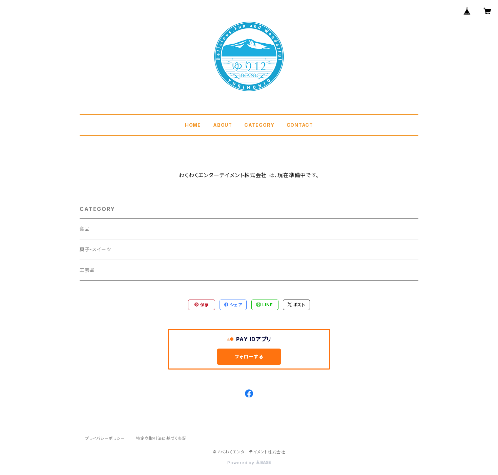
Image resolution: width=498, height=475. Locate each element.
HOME (193, 125)
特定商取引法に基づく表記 (161, 438)
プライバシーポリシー (105, 438)
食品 (85, 229)
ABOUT (222, 125)
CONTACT (300, 125)
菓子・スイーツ (95, 249)
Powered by (241, 462)
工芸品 (87, 270)
